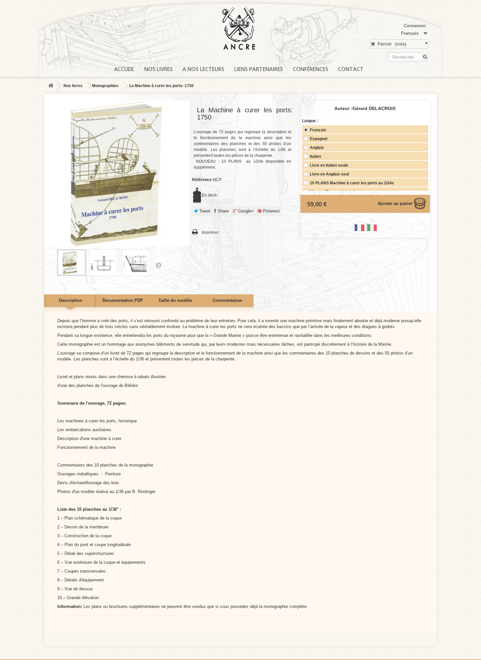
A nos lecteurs (203, 69)
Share (222, 211)
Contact (351, 69)
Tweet (204, 211)
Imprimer (210, 232)
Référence (202, 179)
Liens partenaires (258, 69)
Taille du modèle (175, 300)
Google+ (245, 211)
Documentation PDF (122, 300)
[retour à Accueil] (51, 86)
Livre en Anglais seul (329, 174)
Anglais (316, 147)
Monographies (105, 85)
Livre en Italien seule (328, 165)
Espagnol (318, 139)
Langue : (310, 121)
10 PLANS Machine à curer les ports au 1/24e (351, 183)
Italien (315, 156)
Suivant (158, 265)
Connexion (415, 25)
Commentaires (227, 300)
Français (317, 130)
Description (70, 300)
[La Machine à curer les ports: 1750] (71, 262)
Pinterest (270, 211)
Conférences (310, 69)
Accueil (124, 69)
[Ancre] (240, 32)
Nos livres (158, 69)
